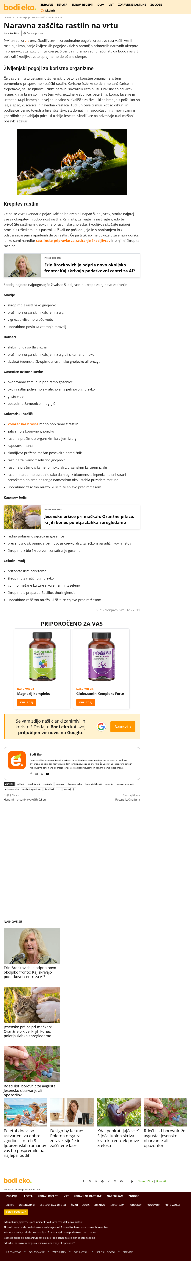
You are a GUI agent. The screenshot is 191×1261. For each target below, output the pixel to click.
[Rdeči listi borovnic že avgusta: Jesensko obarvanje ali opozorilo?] (32, 1064)
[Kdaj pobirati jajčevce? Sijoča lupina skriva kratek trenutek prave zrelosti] (119, 1112)
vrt (27, 40)
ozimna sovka (12, 789)
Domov (7, 17)
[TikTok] (109, 1181)
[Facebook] (31, 773)
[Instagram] (36, 773)
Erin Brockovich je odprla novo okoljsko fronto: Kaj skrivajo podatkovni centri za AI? (89, 267)
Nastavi (123, 726)
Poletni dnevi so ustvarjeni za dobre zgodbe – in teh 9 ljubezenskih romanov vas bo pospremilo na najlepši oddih (25, 1143)
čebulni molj (34, 783)
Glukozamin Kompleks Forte (100, 693)
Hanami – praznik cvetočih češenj (25, 799)
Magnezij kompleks (33, 693)
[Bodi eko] (20, 7)
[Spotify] (102, 1181)
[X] (41, 773)
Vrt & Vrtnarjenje (21, 17)
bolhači (20, 783)
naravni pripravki (125, 783)
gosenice (60, 783)
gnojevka (47, 783)
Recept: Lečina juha (127, 799)
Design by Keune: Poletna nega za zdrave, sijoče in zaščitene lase (66, 1138)
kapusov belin (75, 783)
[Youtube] (47, 773)
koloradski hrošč (93, 783)
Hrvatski (161, 1181)
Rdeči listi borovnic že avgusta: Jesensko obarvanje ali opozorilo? (30, 1090)
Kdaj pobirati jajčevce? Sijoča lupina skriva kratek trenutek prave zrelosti (118, 1138)
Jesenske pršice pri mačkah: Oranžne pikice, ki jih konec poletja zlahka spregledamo (89, 519)
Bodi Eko (14, 33)
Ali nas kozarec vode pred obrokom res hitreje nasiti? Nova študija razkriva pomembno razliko (56, 1227)
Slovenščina (145, 1181)
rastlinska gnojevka (31, 789)
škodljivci (49, 789)
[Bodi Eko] (17, 763)
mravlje (109, 783)
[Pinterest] (96, 1181)
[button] (48, 10)
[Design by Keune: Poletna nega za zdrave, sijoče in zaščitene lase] (72, 1112)
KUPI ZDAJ (26, 702)
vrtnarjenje (69, 789)
